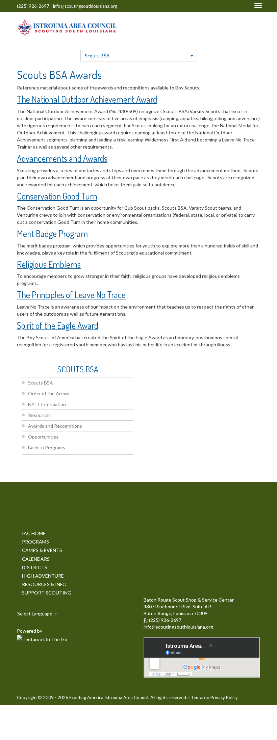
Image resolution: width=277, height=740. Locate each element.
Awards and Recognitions (55, 426)
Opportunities (43, 437)
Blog (256, 27)
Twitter (215, 27)
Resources (39, 415)
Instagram (245, 27)
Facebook (206, 27)
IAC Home (34, 533)
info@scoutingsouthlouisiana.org (85, 6)
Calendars (36, 559)
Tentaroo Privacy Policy (214, 697)
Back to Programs (46, 447)
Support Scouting (46, 593)
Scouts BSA (97, 55)
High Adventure (43, 576)
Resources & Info (44, 584)
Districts (34, 567)
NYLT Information (47, 404)
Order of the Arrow (48, 393)
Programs (35, 542)
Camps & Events (42, 550)
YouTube (234, 27)
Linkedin (224, 27)
